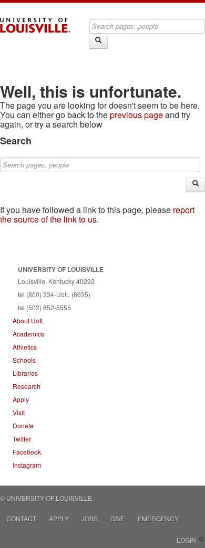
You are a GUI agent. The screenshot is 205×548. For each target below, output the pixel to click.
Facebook (27, 451)
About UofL (29, 320)
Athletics (25, 346)
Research (26, 386)
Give (117, 518)
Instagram (27, 464)
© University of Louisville (46, 497)
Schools (24, 359)
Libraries (25, 372)
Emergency (158, 518)
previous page (136, 115)
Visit (19, 412)
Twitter (22, 438)
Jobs (89, 518)
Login (186, 539)
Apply (21, 399)
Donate (23, 425)
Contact (21, 518)
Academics (28, 333)
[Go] (98, 41)
